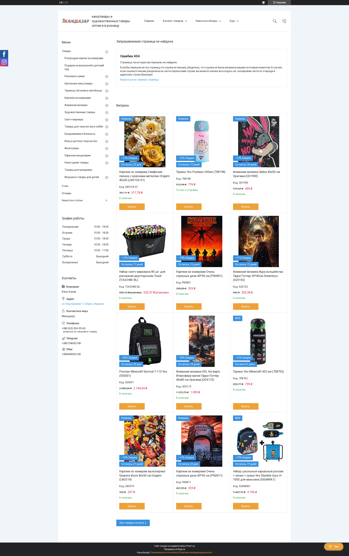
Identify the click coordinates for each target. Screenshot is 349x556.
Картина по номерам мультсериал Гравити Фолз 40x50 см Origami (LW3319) (142, 475)
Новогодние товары (77, 162)
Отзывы (66, 193)
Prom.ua (190, 546)
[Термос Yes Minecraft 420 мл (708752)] (258, 341)
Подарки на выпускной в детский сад (84, 67)
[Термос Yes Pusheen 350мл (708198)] (201, 141)
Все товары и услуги (132, 522)
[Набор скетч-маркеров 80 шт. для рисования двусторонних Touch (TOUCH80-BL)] (145, 241)
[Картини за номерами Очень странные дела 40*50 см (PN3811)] (201, 441)
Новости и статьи (72, 200)
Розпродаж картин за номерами (84, 58)
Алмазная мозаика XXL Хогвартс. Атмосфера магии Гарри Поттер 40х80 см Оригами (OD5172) (198, 375)
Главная (149, 20)
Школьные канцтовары (79, 83)
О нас (65, 186)
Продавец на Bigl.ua (174, 549)
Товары (66, 51)
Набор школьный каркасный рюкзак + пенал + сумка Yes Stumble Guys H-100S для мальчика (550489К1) (258, 475)
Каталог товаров (173, 20)
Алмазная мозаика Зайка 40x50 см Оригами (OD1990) (256, 174)
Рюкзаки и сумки (75, 76)
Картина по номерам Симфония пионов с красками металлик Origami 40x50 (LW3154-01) (144, 176)
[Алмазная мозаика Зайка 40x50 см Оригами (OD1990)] (258, 141)
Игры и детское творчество (81, 141)
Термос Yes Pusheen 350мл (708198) (200, 172)
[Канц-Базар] (75, 21)
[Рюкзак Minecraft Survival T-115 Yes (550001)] (145, 341)
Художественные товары (80, 112)
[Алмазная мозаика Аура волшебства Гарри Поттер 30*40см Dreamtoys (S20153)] (258, 241)
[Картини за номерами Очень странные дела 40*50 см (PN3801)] (201, 241)
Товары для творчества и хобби (84, 126)
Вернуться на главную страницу (139, 79)
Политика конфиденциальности (195, 552)
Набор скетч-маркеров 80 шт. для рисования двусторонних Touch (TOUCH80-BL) (142, 276)
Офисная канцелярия (78, 155)
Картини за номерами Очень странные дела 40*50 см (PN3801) (199, 273)
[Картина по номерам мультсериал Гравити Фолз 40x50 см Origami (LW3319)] (145, 441)
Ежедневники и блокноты (80, 133)
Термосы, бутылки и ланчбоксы (83, 90)
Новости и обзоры (206, 20)
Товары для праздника (78, 169)
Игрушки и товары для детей (82, 177)
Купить (132, 206)
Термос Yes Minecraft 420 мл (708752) (258, 371)
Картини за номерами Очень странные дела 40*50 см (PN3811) (199, 473)
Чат (336, 546)
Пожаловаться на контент (164, 552)
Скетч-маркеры (74, 119)
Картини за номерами (78, 97)
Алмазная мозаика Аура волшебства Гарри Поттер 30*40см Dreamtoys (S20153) (258, 276)
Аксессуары (72, 148)
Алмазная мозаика (76, 105)
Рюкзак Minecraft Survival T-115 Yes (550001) (143, 373)
